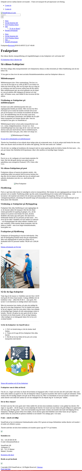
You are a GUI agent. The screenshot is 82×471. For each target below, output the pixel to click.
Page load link (5, 469)
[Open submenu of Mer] (9, 40)
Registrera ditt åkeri (7, 455)
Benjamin (11, 45)
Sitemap (40, 467)
